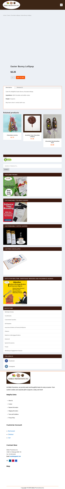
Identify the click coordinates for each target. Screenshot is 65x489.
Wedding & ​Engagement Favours (13, 350)
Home (4, 15)
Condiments (8, 316)
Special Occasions (9, 343)
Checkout (10, 434)
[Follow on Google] (16, 461)
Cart (9, 438)
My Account (11, 431)
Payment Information (13, 407)
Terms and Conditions (13, 414)
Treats (8, 15)
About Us (10, 400)
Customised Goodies (10, 319)
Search (6, 169)
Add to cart (20, 77)
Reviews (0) (20, 87)
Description (9, 87)
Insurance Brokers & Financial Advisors (15, 327)
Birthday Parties (9, 312)
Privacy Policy (11, 417)
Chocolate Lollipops (15, 15)
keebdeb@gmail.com (15, 456)
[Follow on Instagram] (13, 461)
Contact (10, 404)
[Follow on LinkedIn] (10, 461)
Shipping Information (13, 411)
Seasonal (7, 339)
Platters (7, 331)
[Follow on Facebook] (7, 461)
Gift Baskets (8, 323)
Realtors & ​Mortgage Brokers (13, 335)
